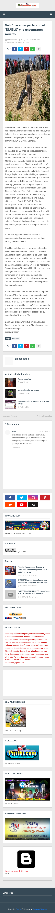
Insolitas (10, 42)
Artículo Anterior (10, 416)
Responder (16, 447)
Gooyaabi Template (40, 909)
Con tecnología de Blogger (16, 871)
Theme (18, 909)
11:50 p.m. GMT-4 (44, 431)
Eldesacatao (12, 40)
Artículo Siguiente (44, 416)
